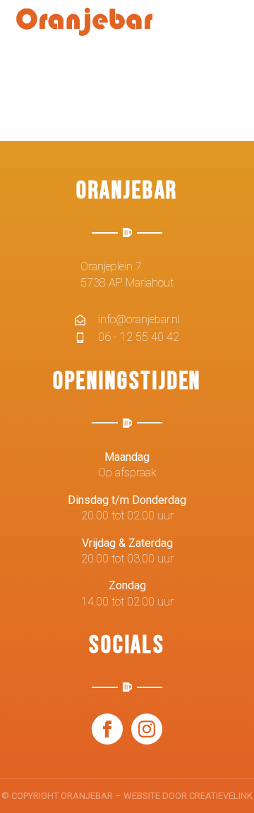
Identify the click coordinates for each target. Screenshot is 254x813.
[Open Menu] (228, 30)
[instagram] (146, 729)
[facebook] (107, 729)
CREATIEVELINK (221, 795)
